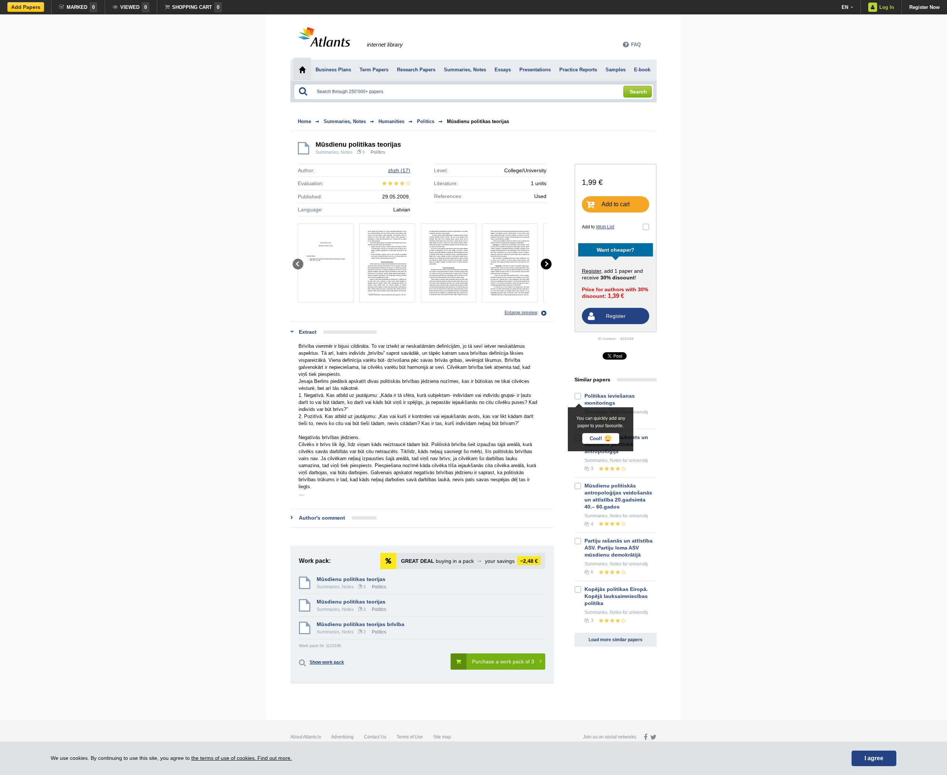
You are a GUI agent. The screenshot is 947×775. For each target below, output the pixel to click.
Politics (378, 152)
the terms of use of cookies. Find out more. (241, 758)
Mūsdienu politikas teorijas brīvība (360, 624)
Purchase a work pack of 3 (503, 661)
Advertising (342, 737)
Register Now (924, 7)
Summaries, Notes (334, 152)
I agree (874, 758)
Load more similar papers (616, 639)
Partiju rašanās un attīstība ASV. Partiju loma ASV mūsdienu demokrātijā (618, 548)
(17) (399, 170)
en (845, 7)
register (591, 271)
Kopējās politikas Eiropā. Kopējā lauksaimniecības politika (616, 596)
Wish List (605, 227)
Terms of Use (410, 737)
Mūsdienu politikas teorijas (478, 121)
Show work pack (327, 662)
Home (304, 121)
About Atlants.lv (305, 737)
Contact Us (375, 737)
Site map (442, 737)
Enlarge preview (521, 312)
